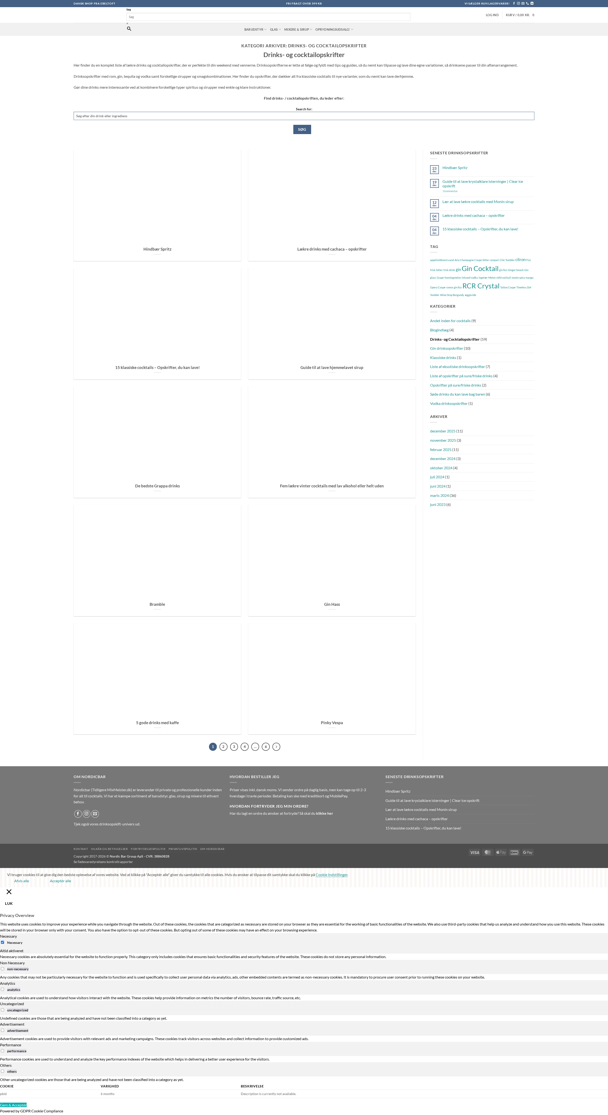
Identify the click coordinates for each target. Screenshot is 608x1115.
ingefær (483, 277)
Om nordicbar (212, 849)
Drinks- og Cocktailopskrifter (455, 339)
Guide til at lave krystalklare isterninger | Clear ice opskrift (482, 183)
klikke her (324, 813)
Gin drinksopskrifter (446, 348)
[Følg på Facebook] (514, 3)
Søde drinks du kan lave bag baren (457, 394)
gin (458, 269)
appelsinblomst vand (442, 260)
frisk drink (449, 269)
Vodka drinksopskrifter (449, 403)
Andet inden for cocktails (450, 320)
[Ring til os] (527, 3)
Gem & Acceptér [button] (13, 1105)
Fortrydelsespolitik (148, 849)
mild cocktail (503, 277)
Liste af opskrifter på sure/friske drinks (461, 375)
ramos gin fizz (454, 287)
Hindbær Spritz (157, 249)
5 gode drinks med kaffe (157, 722)
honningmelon (453, 277)
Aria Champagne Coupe (468, 260)
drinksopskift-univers (116, 824)
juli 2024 (437, 477)
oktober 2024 (441, 467)
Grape (440, 277)
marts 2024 (439, 495)
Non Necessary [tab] (12, 962)
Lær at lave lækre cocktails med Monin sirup (478, 201)
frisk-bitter (436, 269)
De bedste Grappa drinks (157, 486)
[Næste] (276, 747)
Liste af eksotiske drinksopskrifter (457, 366)
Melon (492, 277)
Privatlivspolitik (183, 849)
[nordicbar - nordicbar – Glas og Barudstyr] (96, 14)
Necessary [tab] (8, 936)
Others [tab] (6, 1065)
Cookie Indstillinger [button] (331, 874)
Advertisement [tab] (12, 1024)
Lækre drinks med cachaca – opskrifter (332, 249)
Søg (128, 9)
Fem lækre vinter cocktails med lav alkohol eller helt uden (332, 486)
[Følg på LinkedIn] (532, 3)
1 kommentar (456, 191)
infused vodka (470, 277)
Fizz (528, 260)
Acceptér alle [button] (60, 880)
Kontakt (81, 849)
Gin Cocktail (480, 268)
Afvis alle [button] (21, 880)
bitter (486, 260)
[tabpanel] (304, 957)
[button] (492, 15)
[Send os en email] (523, 3)
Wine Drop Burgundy (452, 294)
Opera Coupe (438, 287)
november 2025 (443, 440)
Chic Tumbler (507, 260)
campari (494, 260)
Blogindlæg (439, 330)
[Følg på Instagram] (518, 3)
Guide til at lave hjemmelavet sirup (331, 367)
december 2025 (443, 431)
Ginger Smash (516, 269)
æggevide (470, 294)
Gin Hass (332, 604)
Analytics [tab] (7, 983)
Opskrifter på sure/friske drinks (455, 385)
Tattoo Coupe (508, 287)
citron (520, 259)
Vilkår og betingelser (109, 849)
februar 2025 (440, 449)
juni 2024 (438, 486)
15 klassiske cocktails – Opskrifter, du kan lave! (157, 367)
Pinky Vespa (332, 722)
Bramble (157, 604)
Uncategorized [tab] (12, 1003)
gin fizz (503, 269)
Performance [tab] (10, 1044)
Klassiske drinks (443, 357)
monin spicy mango (522, 277)
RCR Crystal (480, 285)
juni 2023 (438, 504)
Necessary (14, 942)
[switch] (2, 968)
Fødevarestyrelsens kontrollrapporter (105, 862)
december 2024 (443, 458)
